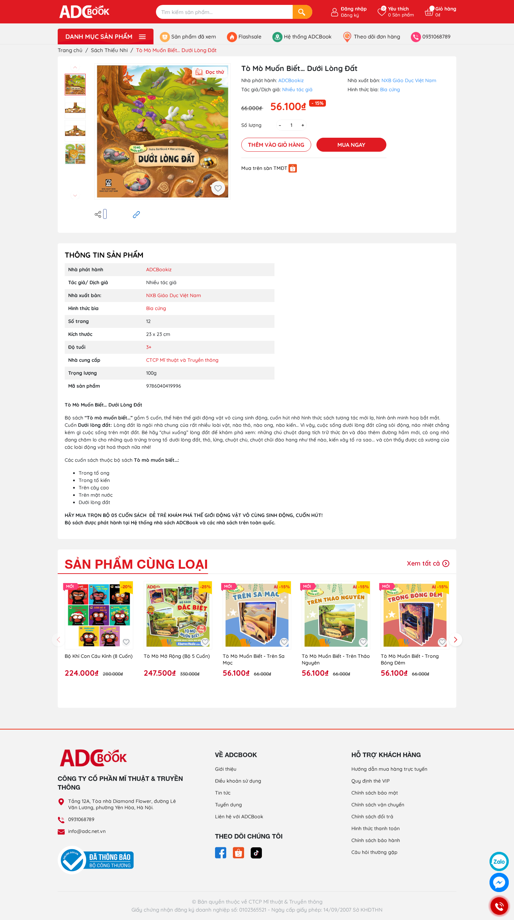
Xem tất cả (424, 563)
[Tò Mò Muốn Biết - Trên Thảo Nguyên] (336, 615)
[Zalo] (499, 861)
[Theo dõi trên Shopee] (239, 852)
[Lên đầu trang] (499, 843)
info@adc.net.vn (87, 831)
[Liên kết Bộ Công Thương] (97, 860)
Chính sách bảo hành (375, 840)
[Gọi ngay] (499, 906)
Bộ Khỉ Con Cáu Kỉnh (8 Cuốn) (99, 656)
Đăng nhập (354, 9)
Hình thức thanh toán (375, 828)
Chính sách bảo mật (374, 793)
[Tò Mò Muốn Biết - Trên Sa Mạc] (257, 615)
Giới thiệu (225, 769)
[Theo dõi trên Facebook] (221, 852)
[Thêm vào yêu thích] (218, 188)
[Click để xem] (162, 131)
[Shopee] (292, 168)
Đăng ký (350, 15)
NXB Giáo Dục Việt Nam (408, 80)
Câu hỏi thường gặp (374, 852)
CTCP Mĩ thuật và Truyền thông (182, 360)
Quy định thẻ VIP (370, 781)
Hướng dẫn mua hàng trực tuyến (389, 769)
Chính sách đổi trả (372, 816)
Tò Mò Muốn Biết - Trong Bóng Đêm (410, 659)
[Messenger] (499, 882)
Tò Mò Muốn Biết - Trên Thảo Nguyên (336, 659)
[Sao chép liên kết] (136, 214)
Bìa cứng (390, 89)
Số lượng (251, 125)
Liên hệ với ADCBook (239, 816)
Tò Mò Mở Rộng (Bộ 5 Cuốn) (177, 656)
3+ (148, 347)
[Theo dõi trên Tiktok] (256, 852)
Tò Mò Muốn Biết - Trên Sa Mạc (254, 659)
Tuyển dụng (228, 805)
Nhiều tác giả (297, 89)
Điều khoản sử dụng (238, 781)
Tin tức (222, 793)
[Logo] (121, 757)
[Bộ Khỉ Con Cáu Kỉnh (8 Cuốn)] (98, 615)
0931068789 (81, 819)
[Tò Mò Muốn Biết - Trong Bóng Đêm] (415, 615)
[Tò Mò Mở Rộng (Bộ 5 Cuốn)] (178, 615)
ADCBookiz (291, 80)
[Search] (302, 12)
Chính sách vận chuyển (377, 805)
